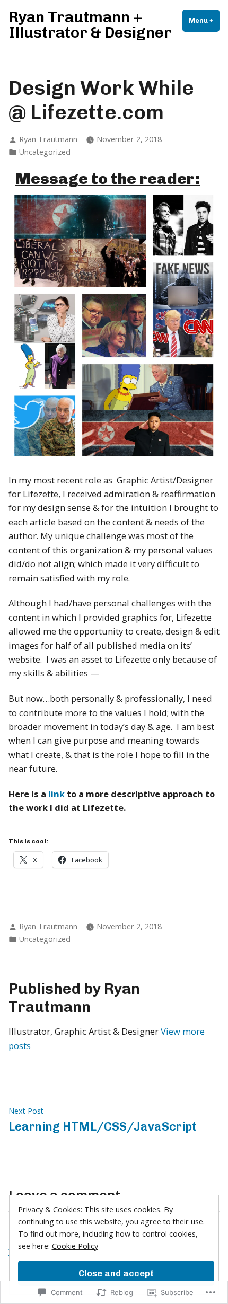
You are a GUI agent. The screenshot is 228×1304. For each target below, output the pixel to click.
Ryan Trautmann (48, 139)
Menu (204, 20)
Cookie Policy (75, 1246)
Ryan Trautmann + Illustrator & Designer (90, 24)
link (56, 794)
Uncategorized (45, 152)
